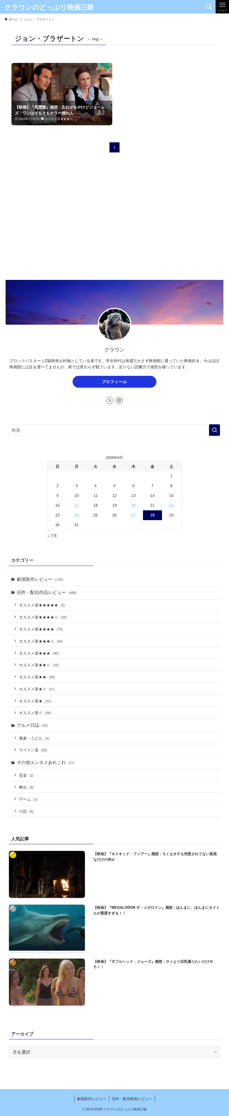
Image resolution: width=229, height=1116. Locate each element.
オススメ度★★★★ (41, 629)
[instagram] (119, 400)
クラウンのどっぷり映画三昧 (49, 6)
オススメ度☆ (35, 712)
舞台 (26, 787)
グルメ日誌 (32, 725)
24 (76, 515)
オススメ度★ (35, 701)
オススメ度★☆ (37, 689)
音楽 (26, 775)
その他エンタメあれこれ (46, 762)
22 (171, 505)
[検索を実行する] (214, 430)
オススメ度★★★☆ (41, 641)
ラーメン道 (33, 749)
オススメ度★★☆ (39, 664)
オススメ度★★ (37, 676)
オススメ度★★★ (39, 653)
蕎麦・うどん (34, 738)
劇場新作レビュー (40, 579)
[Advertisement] (114, 226)
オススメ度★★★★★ (42, 605)
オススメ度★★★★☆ (43, 617)
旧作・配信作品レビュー (47, 592)
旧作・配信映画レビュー (132, 1098)
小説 (26, 811)
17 (76, 505)
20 (133, 505)
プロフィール (114, 381)
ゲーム (28, 799)
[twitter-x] (109, 400)
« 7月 (52, 535)
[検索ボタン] (209, 6)
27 (133, 515)
